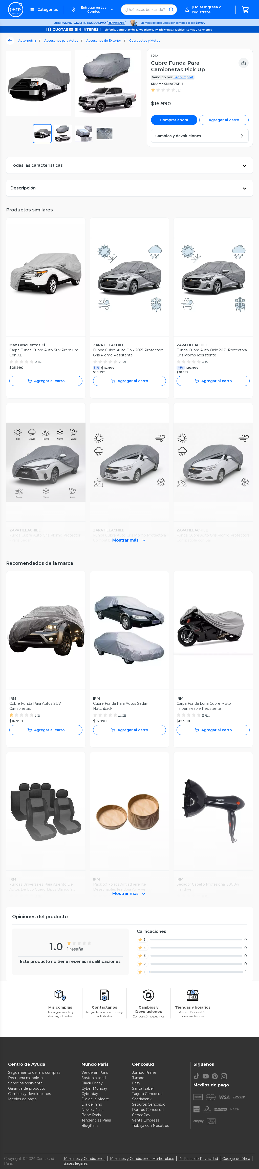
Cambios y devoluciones (29, 1093)
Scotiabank (142, 1099)
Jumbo (138, 1078)
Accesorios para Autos (61, 40)
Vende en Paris (94, 1072)
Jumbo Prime (144, 1072)
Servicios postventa (25, 1083)
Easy (136, 1083)
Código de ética (236, 1158)
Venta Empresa (145, 1120)
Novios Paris (92, 1109)
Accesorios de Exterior (103, 40)
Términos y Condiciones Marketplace (142, 1158)
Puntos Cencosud (148, 1109)
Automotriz (27, 40)
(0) (40, 361)
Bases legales (75, 1163)
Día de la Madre (95, 1099)
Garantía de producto (26, 1088)
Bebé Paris (91, 1115)
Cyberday (89, 1093)
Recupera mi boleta (25, 1078)
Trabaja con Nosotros (150, 1125)
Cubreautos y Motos (144, 40)
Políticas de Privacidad (198, 1158)
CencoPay (141, 1115)
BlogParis (89, 1125)
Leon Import (183, 77)
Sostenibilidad (93, 1078)
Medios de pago (22, 1099)
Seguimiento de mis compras (34, 1072)
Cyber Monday (94, 1088)
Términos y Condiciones (84, 1158)
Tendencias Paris (96, 1120)
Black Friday (92, 1083)
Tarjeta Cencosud (147, 1093)
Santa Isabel (143, 1088)
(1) (179, 90)
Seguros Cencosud (148, 1104)
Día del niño (91, 1104)
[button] (92, 10)
